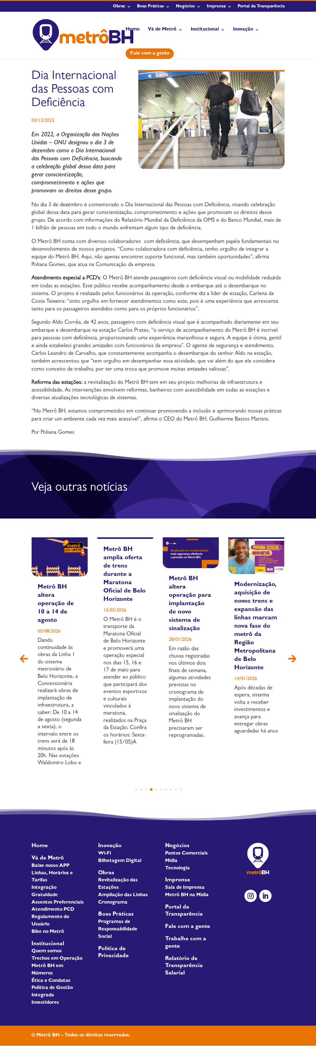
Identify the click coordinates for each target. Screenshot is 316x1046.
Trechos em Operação (56, 958)
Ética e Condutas (50, 980)
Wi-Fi (104, 853)
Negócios (185, 6)
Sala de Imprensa (185, 887)
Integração (43, 887)
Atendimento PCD (52, 909)
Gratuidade (44, 895)
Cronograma (112, 902)
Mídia (171, 861)
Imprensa (216, 6)
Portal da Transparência (261, 6)
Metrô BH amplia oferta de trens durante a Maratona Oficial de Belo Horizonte (124, 575)
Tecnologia (177, 868)
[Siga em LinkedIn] (265, 896)
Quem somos (46, 951)
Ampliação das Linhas (123, 895)
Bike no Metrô (47, 931)
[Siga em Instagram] (250, 896)
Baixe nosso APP (50, 865)
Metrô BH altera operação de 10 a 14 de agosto (56, 604)
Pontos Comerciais (186, 853)
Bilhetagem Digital (119, 861)
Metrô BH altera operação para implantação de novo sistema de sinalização (190, 604)
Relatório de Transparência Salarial (184, 966)
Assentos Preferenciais (57, 902)
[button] (292, 659)
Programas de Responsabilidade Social (117, 929)
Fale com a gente (150, 53)
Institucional (205, 29)
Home (133, 29)
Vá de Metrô (162, 29)
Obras (119, 6)
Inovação (243, 29)
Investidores (45, 1002)
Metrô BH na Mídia (187, 895)
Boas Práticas (150, 6)
